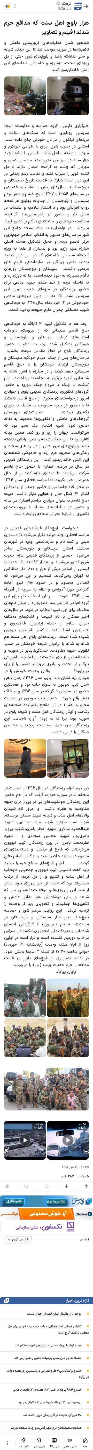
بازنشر (83, 1176)
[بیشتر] (8, 1443)
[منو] (15, 6)
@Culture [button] (64, 8)
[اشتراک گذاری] (6, 1186)
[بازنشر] (26, 1186)
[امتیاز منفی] (66, 1186)
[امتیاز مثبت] (86, 1186)
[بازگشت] (86, 6)
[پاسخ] (46, 1186)
